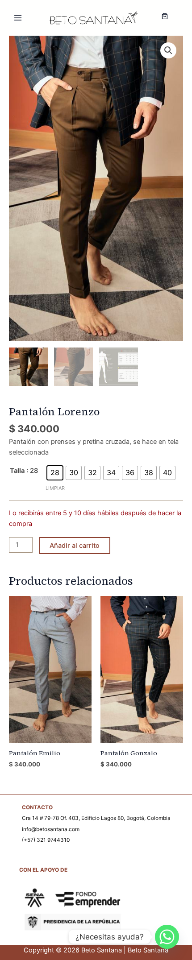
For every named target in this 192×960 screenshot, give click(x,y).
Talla (17, 471)
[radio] (55, 473)
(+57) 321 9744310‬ (46, 840)
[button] (168, 50)
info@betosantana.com (50, 829)
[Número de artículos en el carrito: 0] (165, 16)
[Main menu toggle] (18, 18)
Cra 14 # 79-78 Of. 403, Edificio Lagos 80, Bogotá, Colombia (96, 818)
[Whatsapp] (167, 937)
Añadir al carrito (75, 546)
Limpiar (55, 488)
